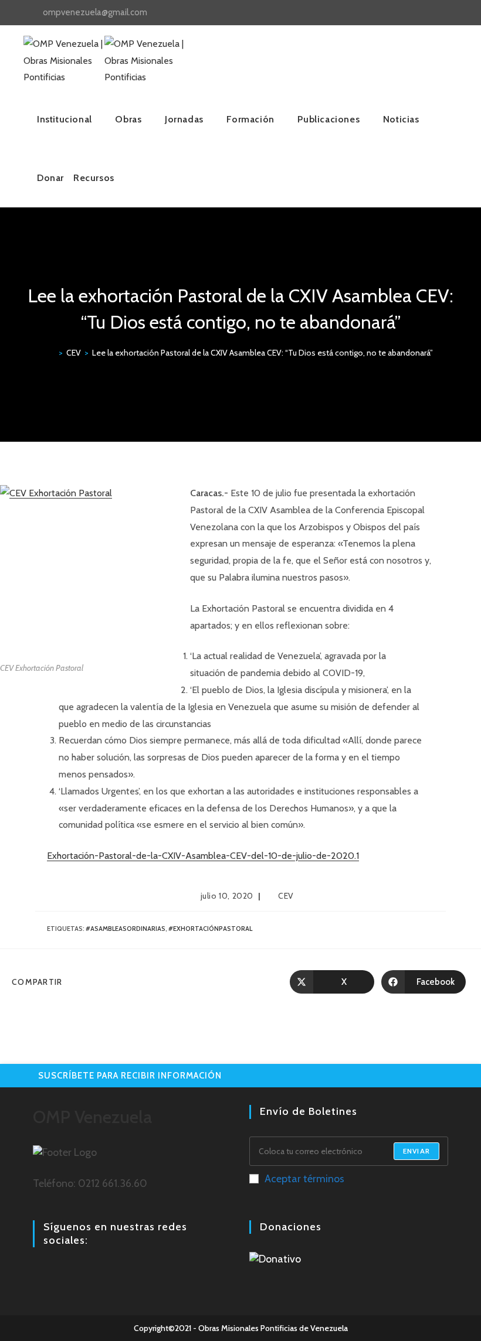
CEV (286, 895)
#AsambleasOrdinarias (125, 928)
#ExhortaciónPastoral (210, 928)
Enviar (416, 1150)
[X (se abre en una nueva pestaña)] (400, 13)
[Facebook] (39, 1272)
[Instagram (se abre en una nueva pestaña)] (426, 13)
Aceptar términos (304, 1178)
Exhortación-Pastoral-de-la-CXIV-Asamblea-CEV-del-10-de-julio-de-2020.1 (203, 855)
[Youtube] (68, 1272)
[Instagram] (53, 1272)
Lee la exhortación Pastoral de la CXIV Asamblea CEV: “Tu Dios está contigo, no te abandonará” (262, 352)
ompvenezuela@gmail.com (95, 12)
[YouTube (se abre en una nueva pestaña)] (440, 13)
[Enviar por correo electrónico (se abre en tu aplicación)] (452, 13)
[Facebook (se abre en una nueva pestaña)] (413, 13)
